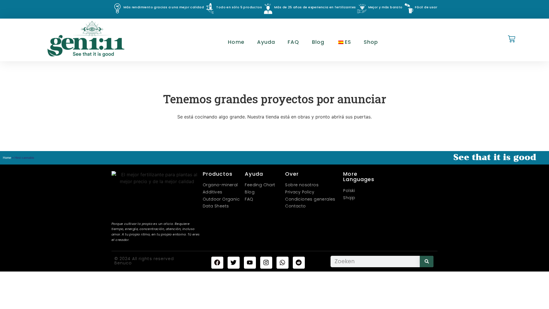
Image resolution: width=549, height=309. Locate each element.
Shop (371, 41)
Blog (318, 41)
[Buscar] (426, 261)
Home (236, 41)
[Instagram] (266, 263)
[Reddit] (299, 263)
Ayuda (266, 41)
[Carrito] (511, 39)
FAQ (293, 41)
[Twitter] (234, 263)
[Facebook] (217, 263)
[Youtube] (250, 263)
